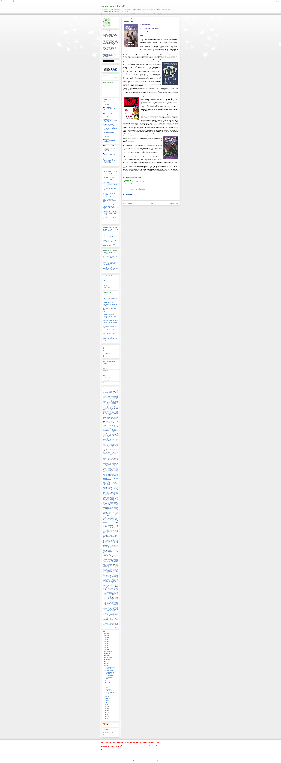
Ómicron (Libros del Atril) (112, 560)
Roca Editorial (106, 589)
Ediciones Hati (110, 457)
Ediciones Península (112, 459)
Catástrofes (105, 417)
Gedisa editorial (115, 493)
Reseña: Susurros (109, 670)
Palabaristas (107, 562)
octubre (107, 655)
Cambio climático (107, 413)
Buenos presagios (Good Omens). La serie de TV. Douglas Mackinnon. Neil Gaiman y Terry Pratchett (110, 268)
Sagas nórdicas (105, 593)
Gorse (105, 103)
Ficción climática (113, 491)
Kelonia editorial (115, 512)
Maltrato (108, 536)
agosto (107, 659)
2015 (105, 645)
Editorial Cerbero (106, 462)
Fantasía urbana (107, 488)
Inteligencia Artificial (112, 508)
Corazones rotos (108, 429)
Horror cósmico (108, 503)
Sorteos (108, 599)
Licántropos (105, 526)
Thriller (110, 610)
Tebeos (109, 607)
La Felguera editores (113, 515)
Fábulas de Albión (112, 475)
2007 (105, 714)
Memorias (116, 539)
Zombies (112, 627)
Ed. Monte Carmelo (111, 446)
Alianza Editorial (112, 393)
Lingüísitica (114, 526)
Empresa (105, 469)
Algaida (106, 393)
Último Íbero (107, 353)
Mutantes (105, 546)
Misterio (111, 541)
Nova (114, 554)
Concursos (105, 428)
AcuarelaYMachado (113, 390)
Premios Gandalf (106, 577)
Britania (104, 280)
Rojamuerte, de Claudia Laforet (110, 120)
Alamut (110, 391)
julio (106, 661)
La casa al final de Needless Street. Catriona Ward (109, 174)
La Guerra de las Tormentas (113, 518)
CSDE (104, 431)
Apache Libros (114, 398)
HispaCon (105, 500)
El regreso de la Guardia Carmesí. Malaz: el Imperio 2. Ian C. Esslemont (110, 207)
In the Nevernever (108, 119)
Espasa (104, 473)
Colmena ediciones (108, 422)
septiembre (108, 657)
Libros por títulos (124, 14)
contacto (114, 70)
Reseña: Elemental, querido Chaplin (109, 673)
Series (110, 597)
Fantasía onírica (108, 486)
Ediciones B (115, 449)
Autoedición (113, 403)
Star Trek (106, 602)
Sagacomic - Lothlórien (115, 6)
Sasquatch (115, 594)
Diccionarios (105, 438)
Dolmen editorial (107, 443)
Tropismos (104, 614)
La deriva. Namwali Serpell (109, 204)
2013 (105, 649)
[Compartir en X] (141, 189)
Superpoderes (150, 191)
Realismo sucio (113, 585)
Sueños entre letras (109, 132)
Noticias (105, 554)
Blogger (157, 760)
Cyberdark (104, 434)
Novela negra (106, 556)
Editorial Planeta (106, 464)
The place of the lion (108, 115)
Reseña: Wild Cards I (110, 680)
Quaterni (106, 581)
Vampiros (105, 619)
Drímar (112, 444)
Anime (104, 397)
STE (116, 602)
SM (104, 599)
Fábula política (114, 474)
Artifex (116, 401)
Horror (116, 502)
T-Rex (104, 607)
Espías (108, 473)
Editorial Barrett (114, 460)
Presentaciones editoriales (109, 579)
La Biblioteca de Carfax (108, 513)
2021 (105, 633)
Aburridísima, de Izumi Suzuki (110, 154)
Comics (139, 14)
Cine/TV (133, 14)
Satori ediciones (106, 596)
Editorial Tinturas (109, 465)
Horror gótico (116, 503)
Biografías (111, 408)
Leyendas (104, 520)
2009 (105, 710)
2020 (105, 635)
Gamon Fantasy (115, 492)
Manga (112, 536)
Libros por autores (113, 14)
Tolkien (116, 612)
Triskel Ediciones (113, 613)
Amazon (104, 396)
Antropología (115, 397)
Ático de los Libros (106, 403)
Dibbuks (115, 436)
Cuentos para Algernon (110, 159)
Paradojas (110, 565)
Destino (110, 436)
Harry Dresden (111, 498)
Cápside (112, 414)
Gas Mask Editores (107, 493)
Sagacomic (105, 56)
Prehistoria (115, 576)
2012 (105, 704)
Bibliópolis (116, 407)
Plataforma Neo (115, 570)
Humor (106, 504)
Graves (117, 494)
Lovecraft (110, 535)
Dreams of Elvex (108, 139)
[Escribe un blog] (140, 189)
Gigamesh (106, 494)
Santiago (106, 350)
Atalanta (115, 402)
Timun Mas (156, 191)
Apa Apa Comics (106, 398)
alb (104, 356)
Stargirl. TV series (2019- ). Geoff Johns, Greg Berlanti (110, 257)
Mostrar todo (116, 164)
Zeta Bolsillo (105, 627)
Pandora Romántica (107, 564)
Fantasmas (113, 489)
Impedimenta (105, 505)
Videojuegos (105, 623)
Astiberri (109, 402)
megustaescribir (110, 539)
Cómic (110, 425)
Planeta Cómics (112, 569)
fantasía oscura (112, 487)
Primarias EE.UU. (106, 580)
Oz (111, 561)
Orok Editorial (106, 561)
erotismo (109, 470)
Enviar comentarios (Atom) (154, 207)
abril (106, 696)
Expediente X (106, 474)
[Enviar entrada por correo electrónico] (136, 189)
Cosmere (115, 429)
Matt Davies (107, 348)
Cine (107, 421)
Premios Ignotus (113, 577)
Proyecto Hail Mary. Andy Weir (110, 211)
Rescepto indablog (109, 113)
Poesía (115, 571)
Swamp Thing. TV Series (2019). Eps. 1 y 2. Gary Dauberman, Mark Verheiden (110, 263)
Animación (115, 396)
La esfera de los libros (110, 514)
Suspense (114, 605)
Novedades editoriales (109, 555)
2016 (105, 643)
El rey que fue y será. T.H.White (110, 171)
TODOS (104, 340)
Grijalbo (111, 495)
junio (106, 663)
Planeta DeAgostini (107, 570)
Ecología (104, 446)
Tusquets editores (113, 614)
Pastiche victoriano (113, 566)
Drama (108, 444)
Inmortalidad (105, 507)
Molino (115, 542)
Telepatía (114, 607)
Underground (107, 617)
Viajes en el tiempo (111, 622)
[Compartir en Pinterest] (144, 189)
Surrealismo (107, 605)
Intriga (114, 509)
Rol (111, 589)
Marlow (116, 536)
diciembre (107, 651)
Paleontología (114, 562)
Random (112, 581)
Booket (113, 409)
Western (109, 624)
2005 (105, 718)
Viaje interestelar (114, 620)
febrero (107, 700)
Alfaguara (116, 392)
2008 (105, 712)
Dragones (115, 443)
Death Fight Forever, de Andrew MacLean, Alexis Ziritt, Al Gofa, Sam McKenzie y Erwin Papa (110, 127)
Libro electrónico (112, 520)
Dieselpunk (111, 438)
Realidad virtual (106, 584)
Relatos (104, 587)
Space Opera (115, 599)
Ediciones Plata (105, 460)
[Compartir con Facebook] (143, 189)
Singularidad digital (111, 598)
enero (106, 702)
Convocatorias (115, 428)
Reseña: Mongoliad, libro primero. (109, 683)
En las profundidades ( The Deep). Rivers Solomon (109, 330)
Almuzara (104, 395)
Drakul (104, 444)
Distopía (109, 440)
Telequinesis (105, 608)
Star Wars (111, 602)
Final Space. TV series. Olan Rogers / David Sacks (109, 253)
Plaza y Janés (107, 571)
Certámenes (114, 418)
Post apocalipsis (108, 574)
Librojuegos (105, 522)
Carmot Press (113, 416)
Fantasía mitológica (113, 484)
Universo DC (115, 617)
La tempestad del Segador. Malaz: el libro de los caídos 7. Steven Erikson (110, 181)
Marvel (114, 537)
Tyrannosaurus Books (107, 615)
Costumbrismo (106, 430)
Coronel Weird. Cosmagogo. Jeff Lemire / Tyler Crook (110, 244)
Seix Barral (105, 597)
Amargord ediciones (112, 395)
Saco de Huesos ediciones (112, 592)
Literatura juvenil (114, 529)
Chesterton (105, 419)
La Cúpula (116, 513)
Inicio (104, 14)
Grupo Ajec (106, 497)
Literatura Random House (108, 531)
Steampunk (105, 603)
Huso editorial (114, 504)
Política (110, 572)
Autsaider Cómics (107, 404)
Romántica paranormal (108, 591)
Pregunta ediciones (107, 576)
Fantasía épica (106, 481)
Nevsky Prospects (108, 549)
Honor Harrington (110, 502)
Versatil (111, 619)
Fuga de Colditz (106, 287)
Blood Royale (106, 282)
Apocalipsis (107, 400)
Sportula (116, 601)
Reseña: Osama (109, 675)
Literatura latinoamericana (111, 530)
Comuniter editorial (109, 426)
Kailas (110, 512)
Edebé (104, 449)
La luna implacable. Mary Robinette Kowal (108, 295)
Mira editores (105, 541)
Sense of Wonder (108, 124)
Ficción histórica (106, 492)
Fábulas (104, 475)
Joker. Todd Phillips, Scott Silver (110, 259)
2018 (105, 639)
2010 (105, 708)
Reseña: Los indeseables (108, 690)
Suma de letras (114, 603)
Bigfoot (106, 408)
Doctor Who (116, 441)
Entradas (106, 732)
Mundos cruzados (115, 545)
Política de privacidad (159, 14)
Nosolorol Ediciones (113, 552)
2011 (105, 706)
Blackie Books (107, 409)
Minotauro (113, 540)
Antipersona (109, 397)
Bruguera (104, 412)
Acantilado (105, 390)
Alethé (110, 392)
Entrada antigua (174, 203)
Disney (112, 439)
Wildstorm (115, 624)
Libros (135, 191)
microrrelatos (106, 540)
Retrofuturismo (114, 588)
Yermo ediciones (109, 625)
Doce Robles (110, 441)
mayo (106, 665)
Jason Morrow (143, 760)
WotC (104, 625)
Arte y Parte (110, 401)
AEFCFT (104, 391)
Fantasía (105, 478)
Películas (105, 567)
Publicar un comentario (130, 196)
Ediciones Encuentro (114, 454)
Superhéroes (144, 191)
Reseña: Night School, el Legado (110, 678)
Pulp (117, 580)
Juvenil (104, 512)
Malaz (104, 536)
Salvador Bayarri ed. (107, 594)
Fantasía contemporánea (110, 478)
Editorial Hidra (114, 463)
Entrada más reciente (128, 203)
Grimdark (116, 495)
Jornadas (104, 510)
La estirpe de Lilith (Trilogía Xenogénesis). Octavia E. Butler (110, 338)
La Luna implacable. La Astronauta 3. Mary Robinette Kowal (109, 200)
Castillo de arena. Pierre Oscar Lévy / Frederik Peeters (110, 241)
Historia (110, 500)
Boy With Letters (108, 107)
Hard (105, 498)
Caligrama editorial (115, 412)
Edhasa (108, 449)
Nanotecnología (106, 547)
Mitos (117, 541)
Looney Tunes (112, 532)
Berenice (109, 407)
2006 (105, 716)
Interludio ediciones (106, 509)
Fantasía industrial (106, 483)
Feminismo (105, 491)
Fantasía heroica (112, 482)
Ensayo (111, 469)
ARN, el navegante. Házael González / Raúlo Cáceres (109, 237)
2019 (105, 637)
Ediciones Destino (107, 452)
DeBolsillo (110, 435)
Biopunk (116, 408)
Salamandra (113, 593)
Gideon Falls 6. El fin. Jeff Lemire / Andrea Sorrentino (110, 230)
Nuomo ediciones (110, 559)
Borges (116, 411)
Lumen (115, 535)
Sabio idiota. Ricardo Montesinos (110, 320)
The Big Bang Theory (111, 609)
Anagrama (109, 396)
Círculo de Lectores (114, 421)
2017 (105, 641)
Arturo (104, 402)
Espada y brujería (113, 471)
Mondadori (105, 544)
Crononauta (114, 430)
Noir (111, 551)
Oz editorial (115, 561)
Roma (115, 589)
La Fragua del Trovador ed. (108, 517)
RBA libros (113, 582)
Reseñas (139, 191)
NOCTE (109, 550)
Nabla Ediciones (113, 546)
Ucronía (161, 191)
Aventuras (111, 406)
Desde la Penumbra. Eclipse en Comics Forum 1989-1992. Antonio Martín (110, 193)
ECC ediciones (112, 445)
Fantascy (113, 476)
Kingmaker (105, 285)
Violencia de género (113, 623)
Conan (115, 426)
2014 (105, 647)
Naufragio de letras (114, 547)
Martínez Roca (107, 537)
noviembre (108, 653)
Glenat (113, 494)
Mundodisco (106, 545)
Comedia (111, 424)
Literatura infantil (107, 527)
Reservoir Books (106, 588)
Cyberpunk (111, 434)
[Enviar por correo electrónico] (139, 189)
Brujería (108, 412)
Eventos (114, 473)
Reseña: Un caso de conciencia (110, 668)
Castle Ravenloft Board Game (109, 278)
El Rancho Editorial (115, 468)
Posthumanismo (115, 575)
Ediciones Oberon (110, 458)
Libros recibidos (147, 14)
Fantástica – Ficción (109, 101)
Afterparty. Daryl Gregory (108, 196)
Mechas (104, 539)
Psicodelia (113, 580)
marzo (107, 698)
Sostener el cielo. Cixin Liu (109, 177)
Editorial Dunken (107, 463)
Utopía (107, 618)
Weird (104, 624)
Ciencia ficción (130, 191)
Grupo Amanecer (115, 497)
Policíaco (105, 572)
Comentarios (107, 734)
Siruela (117, 598)
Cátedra (111, 417)
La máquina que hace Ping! (110, 519)
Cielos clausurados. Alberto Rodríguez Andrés (109, 334)
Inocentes (111, 507)
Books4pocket (110, 411)
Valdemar (114, 618)
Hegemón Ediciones (112, 499)
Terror (111, 608)
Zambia (115, 625)
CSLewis (108, 431)
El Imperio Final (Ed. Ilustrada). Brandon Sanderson (110, 299)
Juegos (115, 510)
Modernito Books (108, 542)
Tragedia (106, 613)
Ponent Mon (116, 572)
